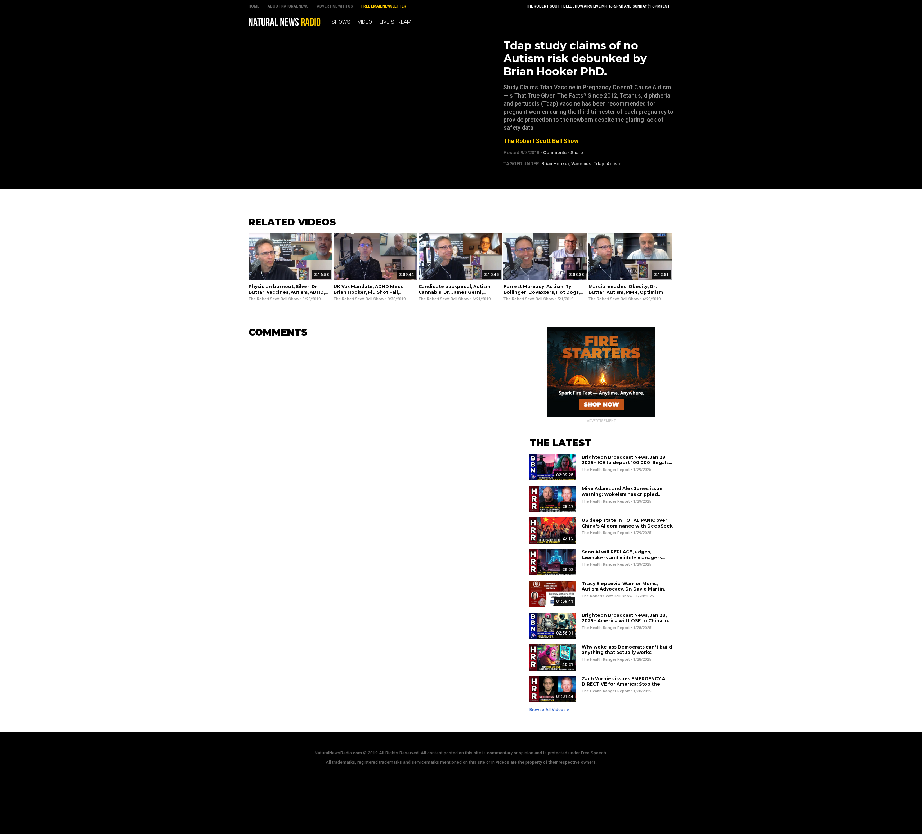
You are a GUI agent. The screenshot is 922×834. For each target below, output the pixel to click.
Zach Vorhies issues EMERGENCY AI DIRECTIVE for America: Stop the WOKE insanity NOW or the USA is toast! (624, 687)
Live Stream (395, 22)
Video (365, 22)
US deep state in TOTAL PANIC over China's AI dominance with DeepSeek (627, 523)
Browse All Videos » (549, 709)
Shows (340, 22)
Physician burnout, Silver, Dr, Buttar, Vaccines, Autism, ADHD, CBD (287, 292)
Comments (555, 152)
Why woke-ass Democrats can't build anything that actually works (627, 649)
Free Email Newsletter (383, 6)
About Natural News (288, 6)
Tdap (599, 163)
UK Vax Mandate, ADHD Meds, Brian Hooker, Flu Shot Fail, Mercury (369, 292)
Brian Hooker (555, 163)
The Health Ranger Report (606, 469)
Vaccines (581, 163)
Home (254, 6)
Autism (614, 163)
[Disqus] (378, 434)
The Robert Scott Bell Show (540, 141)
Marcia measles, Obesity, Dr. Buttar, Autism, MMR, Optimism (625, 289)
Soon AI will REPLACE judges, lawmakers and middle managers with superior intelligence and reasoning (622, 560)
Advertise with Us (335, 6)
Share (576, 152)
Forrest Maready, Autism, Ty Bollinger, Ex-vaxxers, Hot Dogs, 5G (541, 292)
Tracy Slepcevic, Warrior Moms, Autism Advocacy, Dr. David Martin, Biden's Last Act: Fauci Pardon (623, 589)
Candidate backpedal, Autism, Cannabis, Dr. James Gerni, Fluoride (455, 292)
